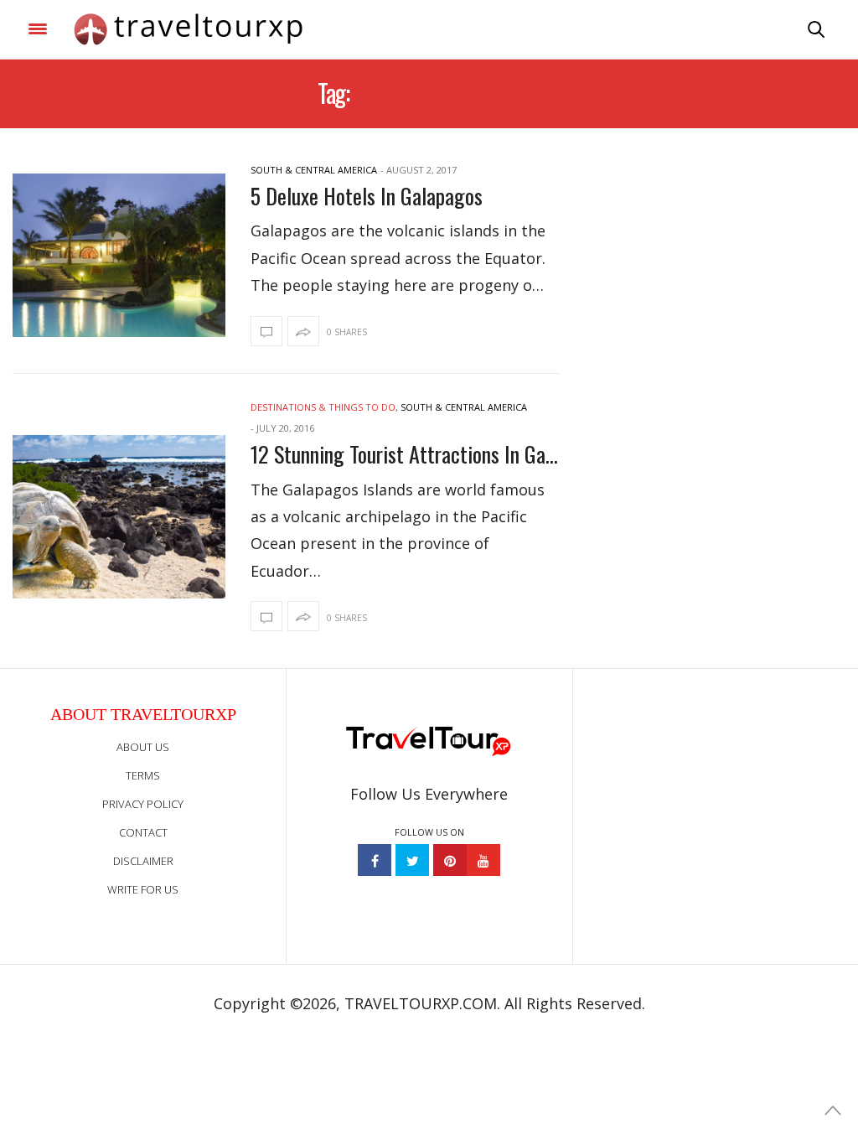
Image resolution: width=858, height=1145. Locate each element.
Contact (143, 832)
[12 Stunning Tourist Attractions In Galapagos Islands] (119, 516)
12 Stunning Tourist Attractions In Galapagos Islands (405, 454)
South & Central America (314, 169)
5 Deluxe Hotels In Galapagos (367, 196)
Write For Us (142, 889)
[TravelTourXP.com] (188, 29)
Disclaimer (143, 860)
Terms (143, 775)
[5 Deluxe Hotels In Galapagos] (119, 255)
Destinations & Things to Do (323, 407)
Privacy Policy (142, 803)
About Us (142, 746)
